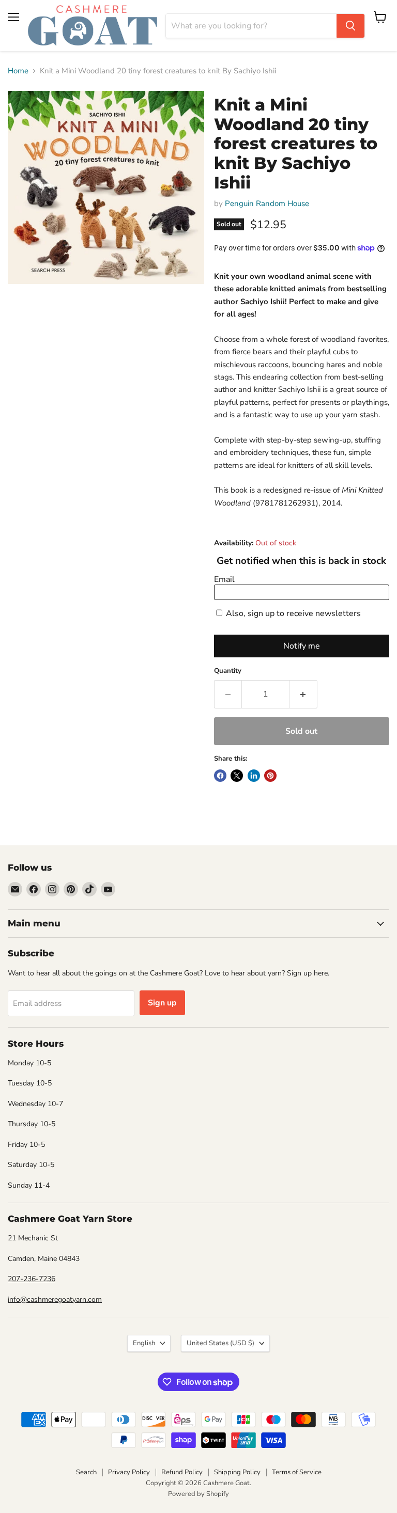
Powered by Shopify (198, 1494)
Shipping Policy (237, 1472)
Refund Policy (182, 1472)
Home (18, 71)
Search (86, 1472)
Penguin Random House (267, 203)
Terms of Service (297, 1472)
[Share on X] (237, 775)
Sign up (162, 1002)
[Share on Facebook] (220, 775)
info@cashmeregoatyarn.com (55, 1299)
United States (220, 1343)
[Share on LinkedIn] (254, 775)
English (144, 1343)
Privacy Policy (129, 1472)
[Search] (350, 26)
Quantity (227, 671)
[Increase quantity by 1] (303, 694)
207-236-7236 (31, 1279)
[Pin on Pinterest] (270, 775)
